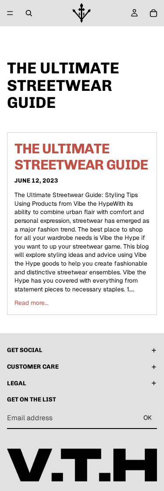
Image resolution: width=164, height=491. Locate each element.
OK (147, 418)
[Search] (28, 13)
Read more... (31, 303)
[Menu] (10, 13)
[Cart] (153, 13)
